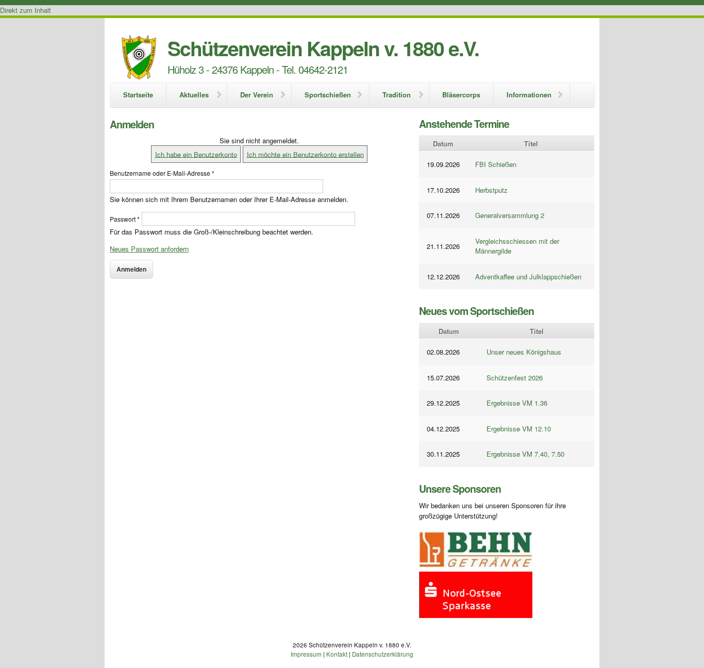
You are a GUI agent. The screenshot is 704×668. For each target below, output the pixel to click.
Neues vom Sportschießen (476, 311)
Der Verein (256, 94)
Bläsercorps (461, 94)
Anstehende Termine (464, 123)
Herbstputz (491, 190)
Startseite (138, 94)
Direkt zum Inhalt (25, 10)
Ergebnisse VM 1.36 (517, 403)
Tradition (396, 94)
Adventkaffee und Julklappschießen (528, 276)
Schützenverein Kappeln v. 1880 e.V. (323, 48)
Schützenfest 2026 (515, 377)
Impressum (306, 654)
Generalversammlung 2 (509, 215)
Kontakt (336, 654)
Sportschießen (328, 94)
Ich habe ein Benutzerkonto (196, 154)
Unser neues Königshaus (524, 352)
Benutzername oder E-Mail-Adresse (162, 173)
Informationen (529, 94)
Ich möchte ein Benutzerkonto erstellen (305, 154)
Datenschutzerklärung (382, 654)
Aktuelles (194, 94)
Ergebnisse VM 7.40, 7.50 (525, 454)
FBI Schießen (495, 164)
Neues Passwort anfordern (149, 249)
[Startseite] (138, 58)
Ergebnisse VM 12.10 (519, 428)
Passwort (125, 218)
